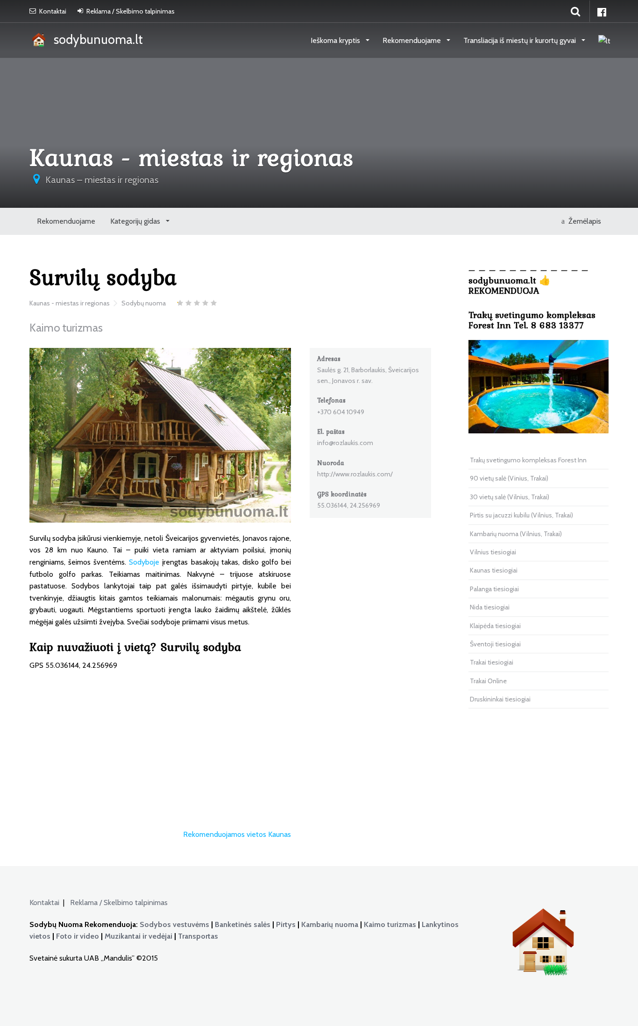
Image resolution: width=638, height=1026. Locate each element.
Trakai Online (488, 681)
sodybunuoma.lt (95, 39)
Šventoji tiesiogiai (495, 644)
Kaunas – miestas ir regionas (101, 179)
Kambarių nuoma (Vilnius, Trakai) (516, 534)
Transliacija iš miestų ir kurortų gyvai (520, 40)
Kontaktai (52, 11)
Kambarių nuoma (329, 924)
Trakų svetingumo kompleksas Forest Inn (528, 460)
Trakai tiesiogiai (491, 662)
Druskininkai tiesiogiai (500, 699)
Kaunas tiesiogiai (493, 570)
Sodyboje (144, 562)
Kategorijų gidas (136, 221)
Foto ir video (77, 936)
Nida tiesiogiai (490, 607)
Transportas (198, 936)
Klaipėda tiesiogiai (495, 626)
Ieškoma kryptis (336, 40)
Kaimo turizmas (390, 924)
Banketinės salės (242, 924)
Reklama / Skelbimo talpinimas (130, 11)
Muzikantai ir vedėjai (138, 936)
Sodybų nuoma (143, 303)
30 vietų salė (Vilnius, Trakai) (509, 497)
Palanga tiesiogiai (494, 589)
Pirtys (286, 924)
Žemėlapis (583, 221)
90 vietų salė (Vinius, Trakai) (509, 478)
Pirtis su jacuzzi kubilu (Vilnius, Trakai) (521, 515)
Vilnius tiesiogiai (493, 552)
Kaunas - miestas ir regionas (69, 303)
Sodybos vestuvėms (174, 924)
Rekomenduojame (413, 40)
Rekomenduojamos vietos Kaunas (237, 834)
